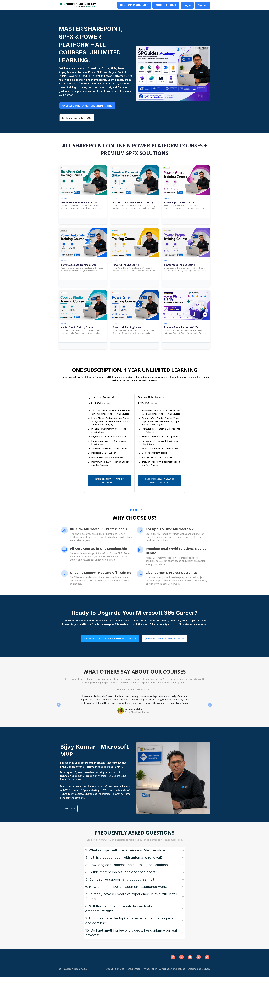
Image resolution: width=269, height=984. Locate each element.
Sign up (202, 5)
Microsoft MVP (78, 83)
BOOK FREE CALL (166, 5)
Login (187, 5)
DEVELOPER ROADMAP (134, 5)
